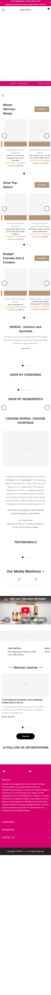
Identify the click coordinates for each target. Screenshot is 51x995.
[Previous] (4, 135)
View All (25, 736)
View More (42, 109)
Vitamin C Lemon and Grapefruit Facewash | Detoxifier (13, 157)
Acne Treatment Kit (13, 305)
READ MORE (8, 717)
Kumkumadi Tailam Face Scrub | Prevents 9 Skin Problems (13, 231)
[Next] (46, 135)
